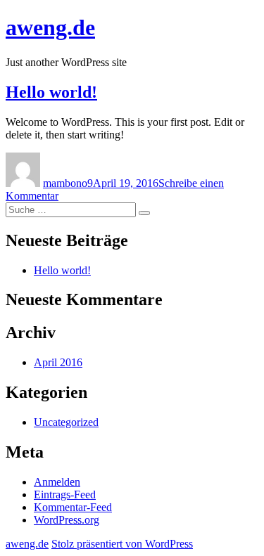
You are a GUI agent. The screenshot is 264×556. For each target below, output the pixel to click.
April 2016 (58, 362)
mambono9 (68, 183)
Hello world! (51, 92)
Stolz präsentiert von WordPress (122, 544)
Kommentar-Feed (73, 507)
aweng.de (50, 27)
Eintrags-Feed (65, 494)
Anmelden (57, 482)
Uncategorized (66, 422)
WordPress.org (66, 520)
